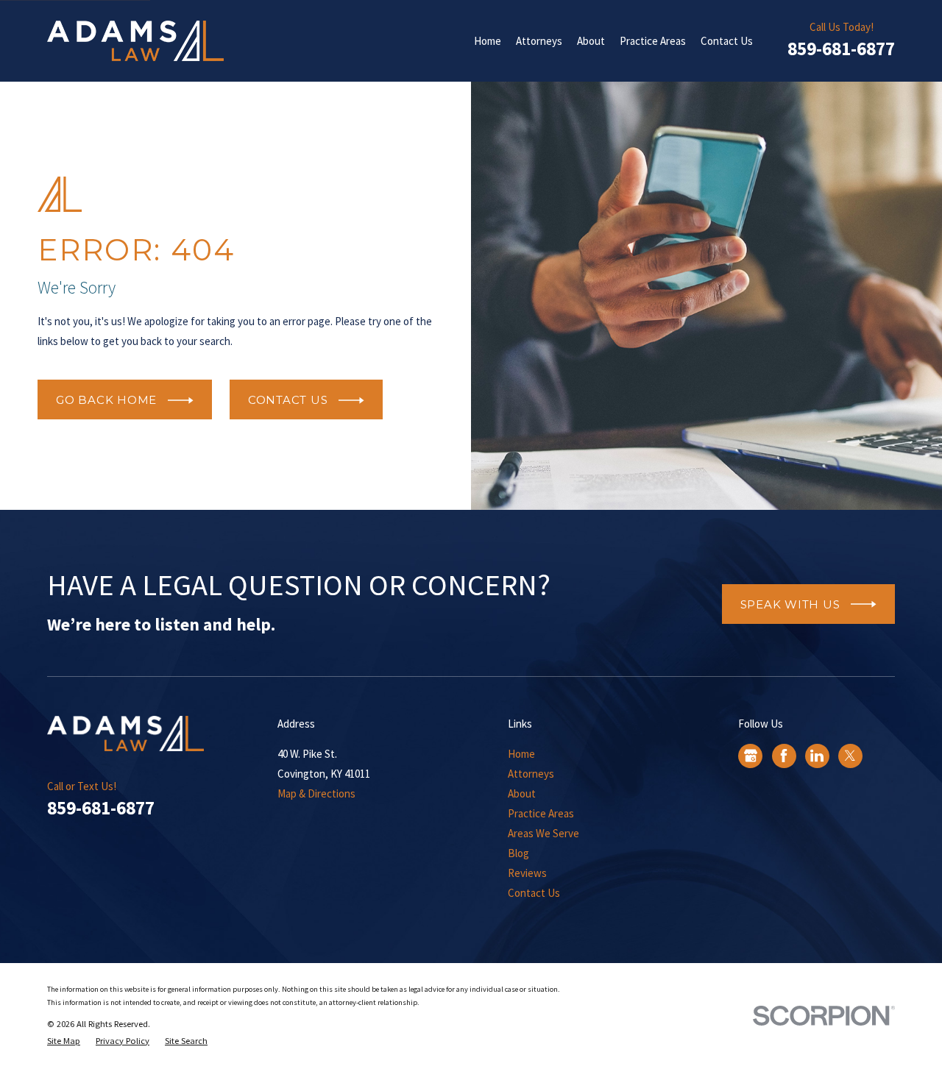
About (522, 793)
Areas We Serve (543, 833)
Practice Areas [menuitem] (653, 41)
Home (521, 754)
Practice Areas (541, 813)
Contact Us (534, 893)
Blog (518, 853)
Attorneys (531, 774)
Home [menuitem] (487, 41)
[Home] (135, 41)
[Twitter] (850, 755)
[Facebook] (783, 755)
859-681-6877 (841, 48)
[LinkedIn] (817, 755)
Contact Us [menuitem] (727, 41)
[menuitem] (63, 1041)
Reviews (527, 873)
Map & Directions (316, 793)
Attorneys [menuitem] (539, 41)
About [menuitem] (591, 41)
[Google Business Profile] (750, 755)
